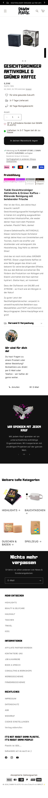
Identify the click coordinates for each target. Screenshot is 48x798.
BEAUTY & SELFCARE (15, 608)
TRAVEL (8, 626)
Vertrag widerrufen (13, 727)
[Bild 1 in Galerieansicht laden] (22, 61)
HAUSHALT (10, 614)
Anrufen (15, 387)
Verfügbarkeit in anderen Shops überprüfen (21, 160)
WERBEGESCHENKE (14, 676)
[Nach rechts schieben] (29, 454)
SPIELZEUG (31, 541)
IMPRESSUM (10, 699)
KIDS (7, 631)
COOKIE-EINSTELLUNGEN (17, 722)
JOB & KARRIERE (12, 659)
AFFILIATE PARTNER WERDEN (18, 648)
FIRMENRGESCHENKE (15, 682)
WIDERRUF (10, 716)
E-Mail (35, 387)
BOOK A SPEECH (12, 665)
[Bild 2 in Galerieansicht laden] (25, 61)
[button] (5, 11)
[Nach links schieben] (18, 454)
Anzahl (7, 112)
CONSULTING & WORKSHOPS (18, 671)
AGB (7, 710)
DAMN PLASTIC (15, 784)
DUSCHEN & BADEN (9, 543)
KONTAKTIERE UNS (14, 653)
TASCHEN (9, 620)
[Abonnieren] (40, 581)
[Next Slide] (44, 3)
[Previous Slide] (3, 3)
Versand (28, 89)
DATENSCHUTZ (12, 704)
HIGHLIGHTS (9, 510)
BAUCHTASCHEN (35, 510)
